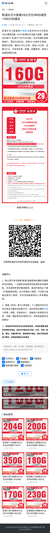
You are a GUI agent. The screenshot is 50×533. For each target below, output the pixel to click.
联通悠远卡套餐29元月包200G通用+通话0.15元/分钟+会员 (36, 444)
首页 (3, 10)
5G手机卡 (9, 358)
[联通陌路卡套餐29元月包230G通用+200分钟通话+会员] (37, 497)
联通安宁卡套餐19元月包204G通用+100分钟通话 (12, 444)
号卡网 (4, 25)
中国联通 (30, 25)
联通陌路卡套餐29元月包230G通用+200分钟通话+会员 (36, 512)
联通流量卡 (25, 362)
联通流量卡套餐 (12, 365)
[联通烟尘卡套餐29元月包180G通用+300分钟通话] (37, 463)
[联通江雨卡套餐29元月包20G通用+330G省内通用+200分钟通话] (13, 463)
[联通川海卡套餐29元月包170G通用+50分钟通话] (13, 497)
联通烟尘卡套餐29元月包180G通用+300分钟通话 (36, 478)
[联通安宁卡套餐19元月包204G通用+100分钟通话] (13, 429)
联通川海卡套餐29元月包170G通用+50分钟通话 (13, 512)
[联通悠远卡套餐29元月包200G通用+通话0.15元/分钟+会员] (37, 429)
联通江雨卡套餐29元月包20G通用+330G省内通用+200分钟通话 (13, 478)
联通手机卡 (10, 362)
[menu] (46, 3)
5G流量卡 (24, 358)
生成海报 (9, 382)
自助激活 (28, 365)
